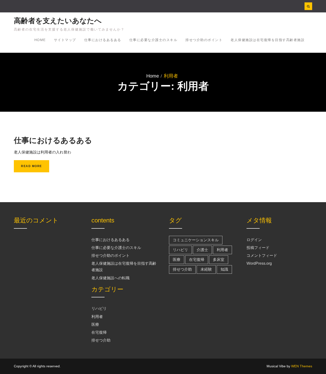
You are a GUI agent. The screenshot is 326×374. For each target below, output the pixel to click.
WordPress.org (259, 263)
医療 (95, 324)
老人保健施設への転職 (110, 278)
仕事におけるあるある (102, 40)
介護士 (202, 250)
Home (40, 40)
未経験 (206, 269)
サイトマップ (65, 40)
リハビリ (99, 308)
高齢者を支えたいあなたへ (58, 21)
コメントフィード (262, 255)
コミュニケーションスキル (196, 240)
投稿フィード (258, 248)
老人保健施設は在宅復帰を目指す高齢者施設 (268, 40)
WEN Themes (301, 366)
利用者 (97, 317)
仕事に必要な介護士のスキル (153, 40)
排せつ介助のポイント (203, 40)
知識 (224, 269)
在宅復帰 (99, 332)
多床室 (218, 260)
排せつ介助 (100, 340)
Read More (31, 166)
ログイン (254, 240)
